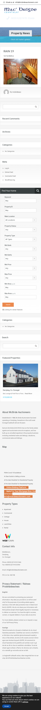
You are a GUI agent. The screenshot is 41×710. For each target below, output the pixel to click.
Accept (6, 706)
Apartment (7, 509)
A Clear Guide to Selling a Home (14, 476)
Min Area (10, 284)
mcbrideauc (16, 92)
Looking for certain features (13, 310)
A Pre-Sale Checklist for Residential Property (18, 480)
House (6, 520)
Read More (28, 393)
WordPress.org (10, 180)
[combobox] (20, 220)
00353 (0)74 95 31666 (22, 18)
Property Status (10, 226)
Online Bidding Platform (16, 487)
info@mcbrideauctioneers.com (26, 2)
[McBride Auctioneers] (20, 10)
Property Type (10, 236)
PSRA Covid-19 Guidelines (12, 473)
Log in (7, 168)
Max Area (10, 293)
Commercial (8, 513)
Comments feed (10, 176)
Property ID (9, 207)
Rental (6, 528)
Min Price (8, 264)
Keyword (8, 197)
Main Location (10, 216)
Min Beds (8, 245)
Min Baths (8, 255)
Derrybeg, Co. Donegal (11, 390)
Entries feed (9, 172)
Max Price (8, 274)
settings (25, 702)
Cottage (6, 517)
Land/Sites (7, 524)
